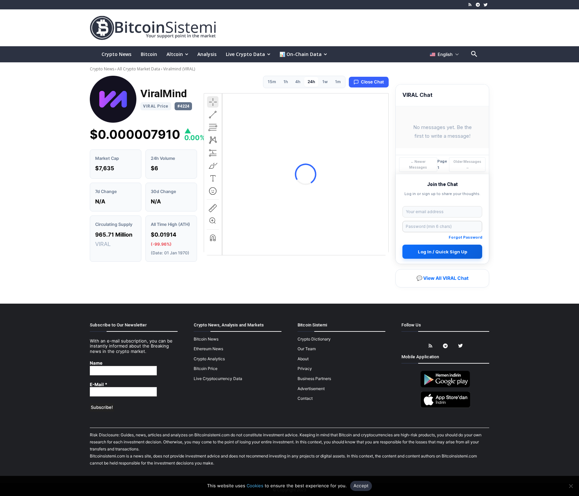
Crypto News (102, 69)
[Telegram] (477, 5)
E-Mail (98, 384)
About (303, 358)
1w (325, 81)
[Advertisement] (368, 27)
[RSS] (470, 5)
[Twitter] (485, 5)
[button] (474, 54)
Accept (361, 485)
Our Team (307, 348)
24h (311, 81)
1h (285, 81)
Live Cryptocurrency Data (218, 378)
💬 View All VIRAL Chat (442, 278)
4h (297, 81)
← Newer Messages (418, 164)
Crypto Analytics (209, 358)
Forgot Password (465, 237)
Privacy (305, 368)
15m (272, 81)
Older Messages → (467, 164)
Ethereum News (208, 348)
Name (96, 363)
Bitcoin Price (205, 368)
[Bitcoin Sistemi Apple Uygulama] (445, 407)
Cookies (255, 485)
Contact (305, 398)
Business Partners (314, 378)
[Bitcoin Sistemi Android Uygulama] (445, 386)
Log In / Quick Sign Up (442, 251)
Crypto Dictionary (314, 339)
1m (338, 81)
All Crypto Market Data (138, 69)
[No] (570, 486)
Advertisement (311, 388)
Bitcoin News (206, 339)
